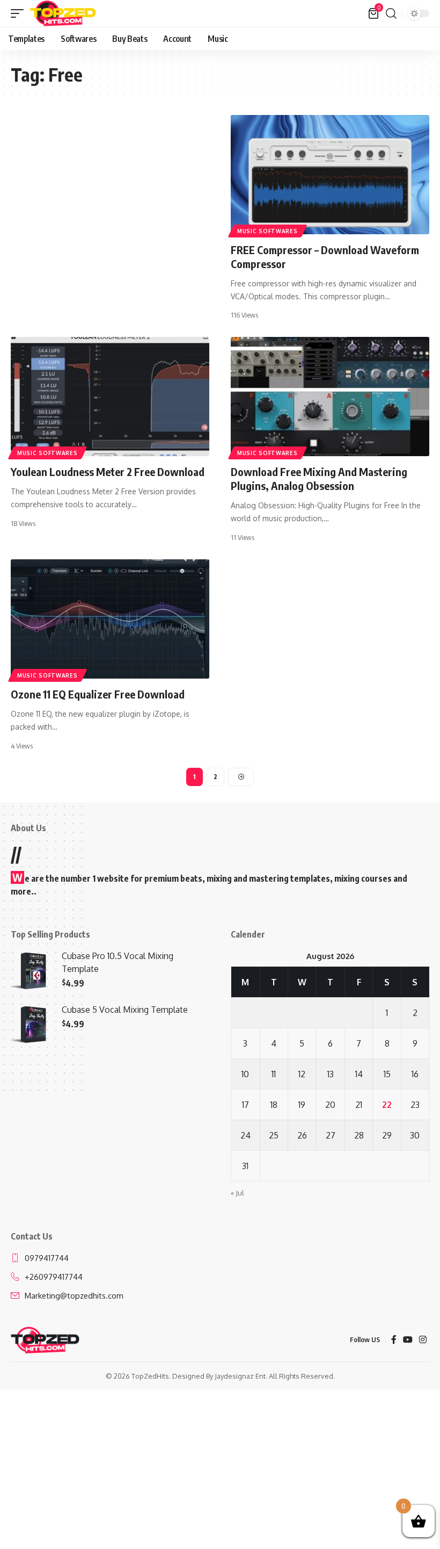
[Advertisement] (110, 194)
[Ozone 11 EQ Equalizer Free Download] (110, 619)
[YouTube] (407, 1339)
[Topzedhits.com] (63, 13)
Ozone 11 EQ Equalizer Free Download (98, 694)
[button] (20, 13)
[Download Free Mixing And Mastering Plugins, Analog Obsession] (330, 396)
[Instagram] (422, 1339)
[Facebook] (393, 1339)
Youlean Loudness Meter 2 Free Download (107, 471)
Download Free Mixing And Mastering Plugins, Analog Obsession (319, 478)
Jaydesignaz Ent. (241, 1376)
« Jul (237, 1192)
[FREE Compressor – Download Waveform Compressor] (330, 174)
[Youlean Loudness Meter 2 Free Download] (110, 396)
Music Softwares (267, 231)
